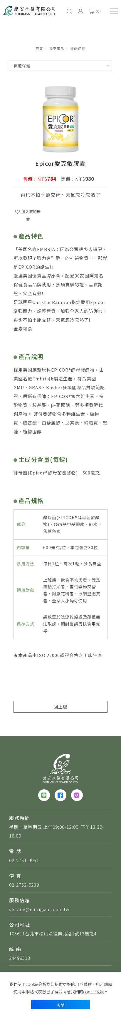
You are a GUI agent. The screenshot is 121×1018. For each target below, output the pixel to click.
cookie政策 (93, 991)
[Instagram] (77, 795)
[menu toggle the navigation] (114, 11)
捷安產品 (56, 48)
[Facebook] (60, 795)
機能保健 (77, 48)
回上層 (60, 706)
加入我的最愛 (31, 215)
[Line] (44, 795)
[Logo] (29, 10)
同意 (60, 1004)
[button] (69, 11)
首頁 (39, 48)
